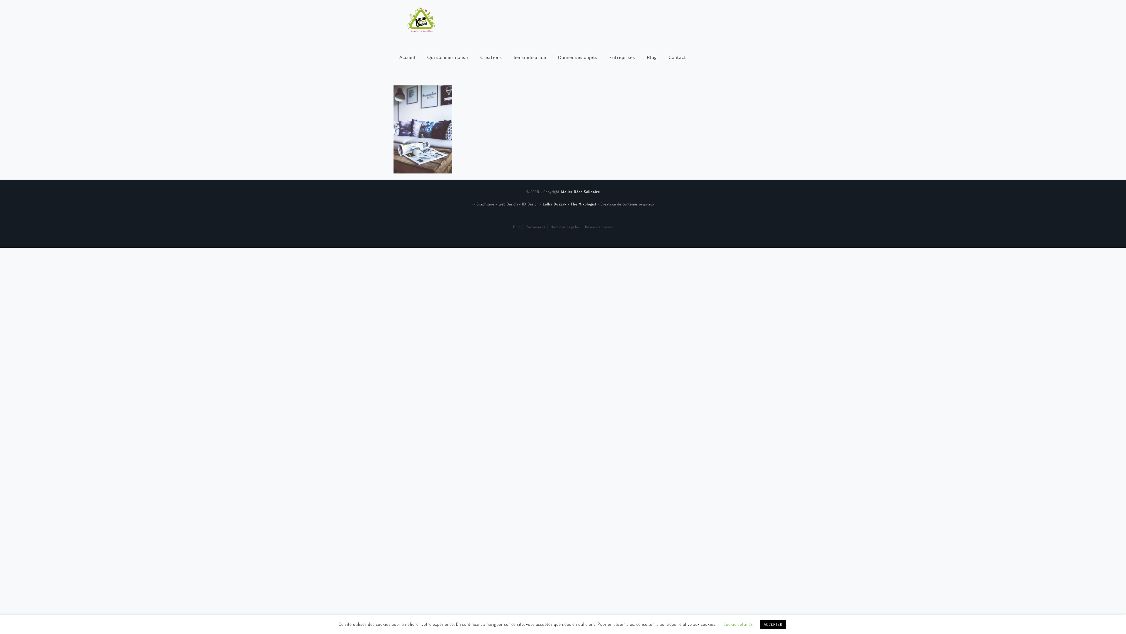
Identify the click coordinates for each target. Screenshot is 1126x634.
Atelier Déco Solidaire (580, 191)
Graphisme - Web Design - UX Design (508, 204)
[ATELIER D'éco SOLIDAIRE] (421, 19)
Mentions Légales (565, 227)
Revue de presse (599, 227)
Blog (517, 227)
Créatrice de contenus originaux (627, 204)
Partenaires (535, 227)
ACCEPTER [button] (773, 624)
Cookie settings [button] (738, 624)
